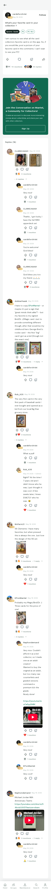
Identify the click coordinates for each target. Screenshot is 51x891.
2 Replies (20, 440)
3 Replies (20, 637)
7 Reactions (26, 632)
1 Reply (37, 362)
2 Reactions (34, 287)
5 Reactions (26, 561)
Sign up (25, 128)
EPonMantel (34, 305)
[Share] (43, 59)
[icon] (7, 59)
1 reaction (31, 202)
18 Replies (37, 67)
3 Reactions (26, 435)
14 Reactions (17, 67)
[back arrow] (5, 5)
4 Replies (20, 179)
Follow (42, 15)
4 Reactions (26, 174)
